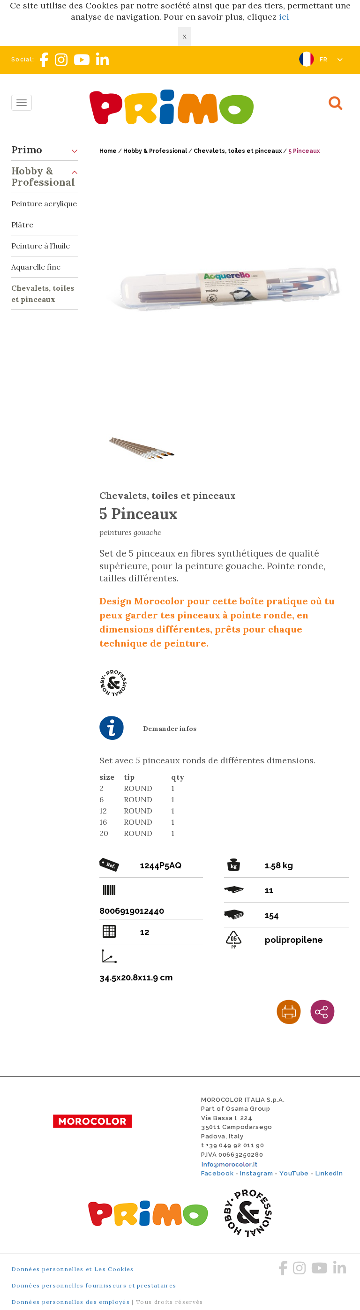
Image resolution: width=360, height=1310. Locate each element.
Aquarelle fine (35, 266)
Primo (26, 149)
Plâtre (22, 224)
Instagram (256, 1173)
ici (284, 16)
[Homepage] (174, 107)
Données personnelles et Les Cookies (72, 1268)
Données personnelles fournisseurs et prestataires (93, 1285)
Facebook (217, 1173)
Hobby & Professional (43, 176)
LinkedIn (329, 1173)
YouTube (294, 1173)
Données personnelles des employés (70, 1301)
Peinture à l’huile (40, 245)
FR (325, 59)
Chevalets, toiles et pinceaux (42, 293)
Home (108, 151)
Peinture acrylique (44, 203)
